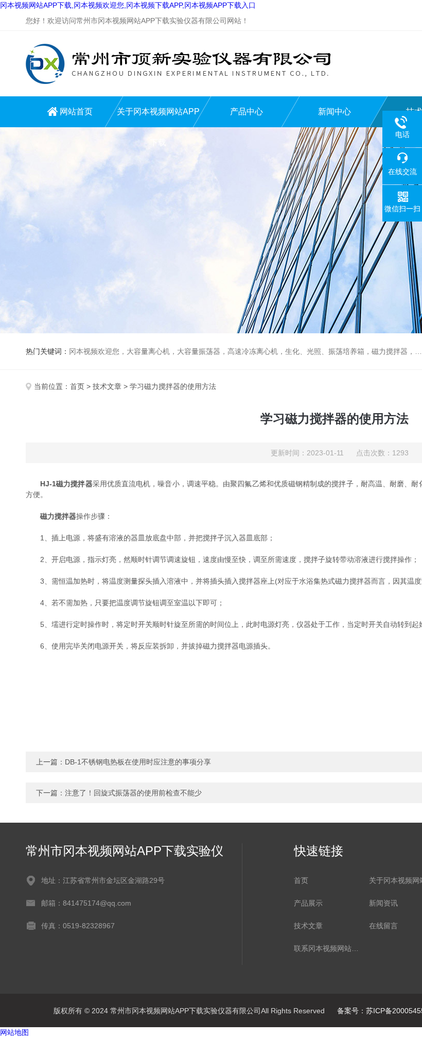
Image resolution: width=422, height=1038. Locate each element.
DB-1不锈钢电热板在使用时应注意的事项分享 (138, 762)
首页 (77, 386)
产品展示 (308, 903)
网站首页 (76, 111)
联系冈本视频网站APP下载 (326, 948)
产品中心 (246, 111)
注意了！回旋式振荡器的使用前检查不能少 (133, 793)
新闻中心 (334, 111)
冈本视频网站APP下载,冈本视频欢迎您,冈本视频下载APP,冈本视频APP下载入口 (128, 5)
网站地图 (14, 1032)
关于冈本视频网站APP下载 (158, 117)
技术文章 (107, 386)
